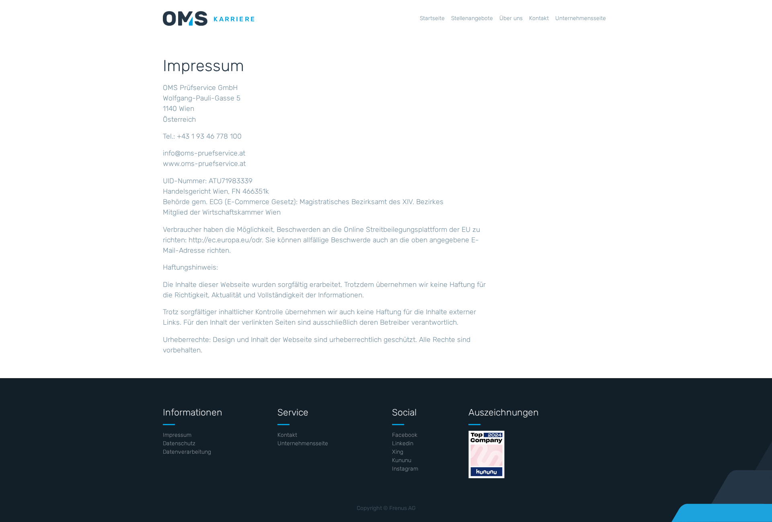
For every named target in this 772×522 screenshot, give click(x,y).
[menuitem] (432, 18)
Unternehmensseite (302, 443)
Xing (397, 451)
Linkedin (402, 443)
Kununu (401, 460)
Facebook (404, 435)
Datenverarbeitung (187, 451)
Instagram (405, 468)
